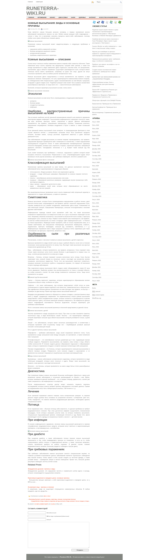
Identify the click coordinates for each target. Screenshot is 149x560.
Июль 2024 (95, 203)
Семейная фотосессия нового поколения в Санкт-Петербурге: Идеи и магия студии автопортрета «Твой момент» (105, 41)
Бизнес (52, 17)
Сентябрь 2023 (96, 237)
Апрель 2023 (96, 254)
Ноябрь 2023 (96, 230)
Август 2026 (96, 122)
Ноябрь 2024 (96, 189)
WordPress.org (96, 298)
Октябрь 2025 (96, 155)
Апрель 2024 (96, 213)
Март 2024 (95, 216)
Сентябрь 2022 (96, 277)
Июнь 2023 (95, 247)
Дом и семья (63, 17)
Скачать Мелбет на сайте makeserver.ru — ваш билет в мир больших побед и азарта (106, 47)
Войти (94, 288)
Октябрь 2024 (96, 193)
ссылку (53, 504)
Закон (73, 17)
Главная (30, 1)
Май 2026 (95, 132)
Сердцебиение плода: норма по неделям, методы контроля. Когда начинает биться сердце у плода (60, 501)
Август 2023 (96, 240)
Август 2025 (96, 162)
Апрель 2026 (96, 135)
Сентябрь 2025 (96, 159)
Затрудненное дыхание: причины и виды (41, 469)
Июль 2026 (95, 125)
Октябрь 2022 (96, 274)
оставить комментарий (41, 504)
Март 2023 (95, 257)
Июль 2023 (95, 243)
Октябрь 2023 (96, 233)
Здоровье (82, 17)
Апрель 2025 (96, 172)
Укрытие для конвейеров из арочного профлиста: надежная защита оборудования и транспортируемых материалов (106, 53)
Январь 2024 (96, 223)
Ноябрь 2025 (96, 152)
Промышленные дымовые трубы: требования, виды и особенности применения (106, 60)
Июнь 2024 (95, 206)
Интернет (92, 17)
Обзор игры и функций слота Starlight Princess (106, 100)
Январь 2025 (96, 183)
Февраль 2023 (96, 260)
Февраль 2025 (96, 179)
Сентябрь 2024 (96, 196)
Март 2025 (95, 176)
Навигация (39, 1)
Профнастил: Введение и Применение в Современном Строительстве (104, 96)
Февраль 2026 (96, 142)
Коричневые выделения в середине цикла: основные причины (48, 478)
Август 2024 (96, 199)
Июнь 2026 (95, 128)
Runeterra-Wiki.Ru (42, 11)
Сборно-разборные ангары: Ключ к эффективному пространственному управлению (103, 84)
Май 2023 (95, 250)
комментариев (98, 295)
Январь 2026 (96, 145)
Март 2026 (95, 139)
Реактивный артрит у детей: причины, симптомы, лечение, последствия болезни (52, 499)
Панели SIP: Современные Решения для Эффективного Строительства (104, 91)
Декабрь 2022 (96, 267)
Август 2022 (96, 281)
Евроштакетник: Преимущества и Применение (106, 104)
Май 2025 (95, 169)
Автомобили (42, 17)
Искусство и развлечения (108, 17)
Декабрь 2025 (96, 149)
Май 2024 (95, 210)
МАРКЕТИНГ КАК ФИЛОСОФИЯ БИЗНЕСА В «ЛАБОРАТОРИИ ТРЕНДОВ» (106, 78)
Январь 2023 (96, 264)
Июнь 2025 (95, 166)
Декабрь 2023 (96, 226)
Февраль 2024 (96, 220)
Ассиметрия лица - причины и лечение (41, 487)
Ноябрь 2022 (96, 270)
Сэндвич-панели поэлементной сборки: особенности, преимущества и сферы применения (104, 72)
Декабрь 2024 (96, 186)
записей (96, 291)
